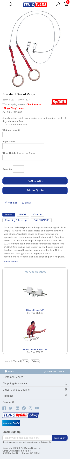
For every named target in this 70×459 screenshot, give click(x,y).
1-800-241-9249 (55, 371)
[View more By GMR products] (59, 101)
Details (8, 214)
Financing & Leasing (16, 220)
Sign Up (58, 438)
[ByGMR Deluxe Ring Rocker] (35, 331)
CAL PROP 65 (41, 220)
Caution (37, 214)
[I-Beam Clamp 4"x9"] (35, 292)
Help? (10, 371)
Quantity (7, 169)
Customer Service (13, 377)
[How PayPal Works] (11, 423)
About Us (8, 395)
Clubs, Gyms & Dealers (16, 389)
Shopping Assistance (15, 383)
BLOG (22, 214)
